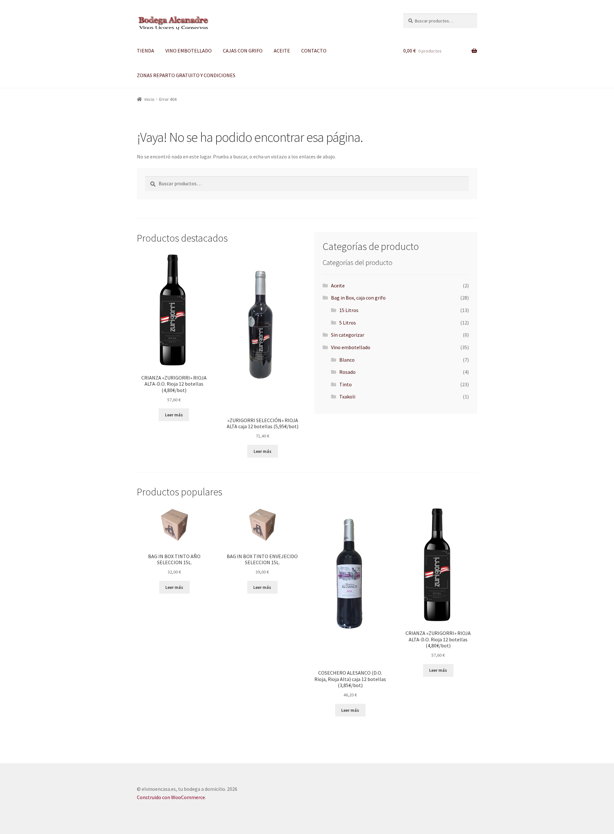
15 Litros (348, 310)
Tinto (345, 384)
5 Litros (347, 322)
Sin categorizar (347, 335)
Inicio (149, 99)
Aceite (338, 285)
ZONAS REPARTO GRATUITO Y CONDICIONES (186, 75)
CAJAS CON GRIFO (243, 50)
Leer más (174, 415)
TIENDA (145, 50)
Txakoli (347, 396)
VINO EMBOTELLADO (188, 50)
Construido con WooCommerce (171, 797)
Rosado (347, 372)
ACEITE (282, 50)
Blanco (347, 360)
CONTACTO (314, 50)
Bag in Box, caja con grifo (358, 297)
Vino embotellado (350, 347)
